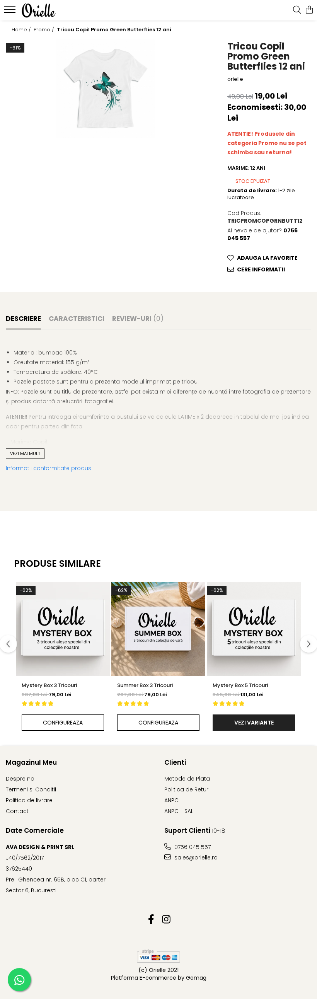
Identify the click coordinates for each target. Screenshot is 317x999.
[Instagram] (166, 920)
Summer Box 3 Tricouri (145, 685)
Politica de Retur (186, 789)
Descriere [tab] (23, 318)
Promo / (45, 29)
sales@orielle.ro (195, 857)
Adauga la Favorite (267, 258)
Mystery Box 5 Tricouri (240, 685)
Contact (17, 811)
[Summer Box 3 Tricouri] (158, 629)
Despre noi (21, 778)
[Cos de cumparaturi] (309, 10)
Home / (22, 29)
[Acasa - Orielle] (53, 10)
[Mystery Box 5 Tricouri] (254, 629)
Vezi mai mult (25, 453)
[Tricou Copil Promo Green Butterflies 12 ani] (105, 88)
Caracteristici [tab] (76, 318)
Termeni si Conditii (31, 789)
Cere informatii (261, 269)
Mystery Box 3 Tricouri (49, 685)
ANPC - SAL (178, 811)
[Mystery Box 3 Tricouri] (63, 629)
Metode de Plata (187, 778)
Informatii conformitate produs (48, 468)
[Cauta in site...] (297, 10)
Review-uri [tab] (138, 318)
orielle (235, 79)
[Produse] (10, 11)
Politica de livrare (29, 800)
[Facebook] (151, 920)
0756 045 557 (192, 847)
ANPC (171, 800)
